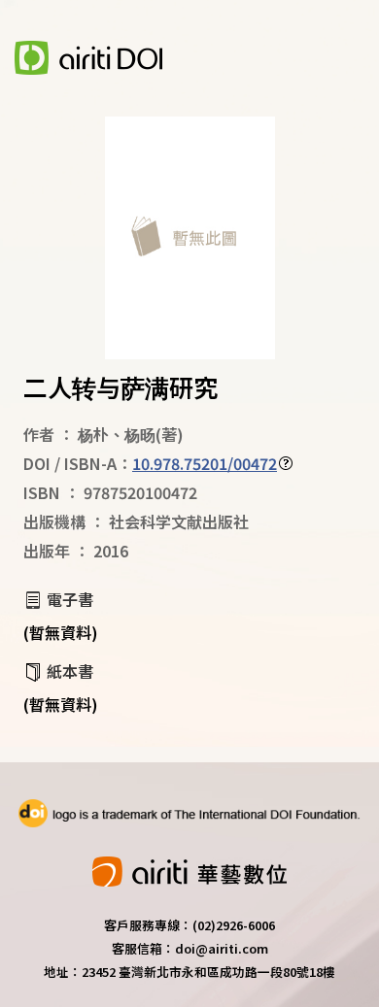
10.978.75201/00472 (204, 463)
